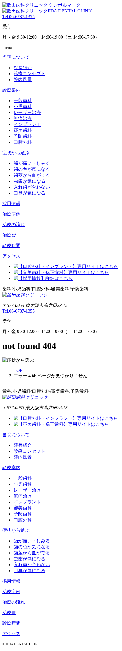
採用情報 (11, 203)
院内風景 (23, 79)
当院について (16, 57)
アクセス (11, 256)
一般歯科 (23, 100)
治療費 (9, 235)
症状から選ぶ (16, 152)
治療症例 (11, 214)
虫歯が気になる (29, 181)
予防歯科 (23, 136)
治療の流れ (13, 224)
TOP (18, 370)
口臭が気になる (29, 193)
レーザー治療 (27, 112)
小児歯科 (23, 106)
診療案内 (11, 90)
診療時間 (11, 245)
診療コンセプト (29, 73)
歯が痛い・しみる (32, 163)
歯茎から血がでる (32, 175)
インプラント (27, 124)
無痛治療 (23, 118)
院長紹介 (23, 67)
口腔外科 (23, 142)
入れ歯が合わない (32, 187)
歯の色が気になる (32, 169)
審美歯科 (23, 130)
